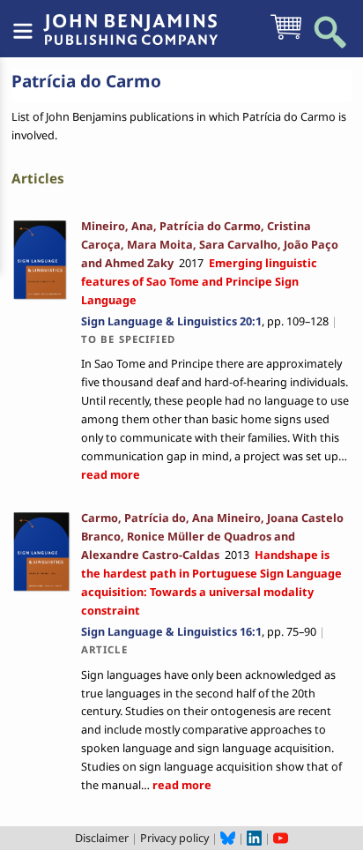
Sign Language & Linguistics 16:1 (171, 631)
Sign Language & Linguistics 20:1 (171, 321)
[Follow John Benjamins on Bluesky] (227, 838)
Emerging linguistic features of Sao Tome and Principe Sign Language (199, 281)
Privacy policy (174, 838)
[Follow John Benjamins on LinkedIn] (254, 838)
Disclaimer (102, 838)
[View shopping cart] (285, 38)
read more (110, 474)
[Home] (130, 20)
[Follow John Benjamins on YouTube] (280, 838)
